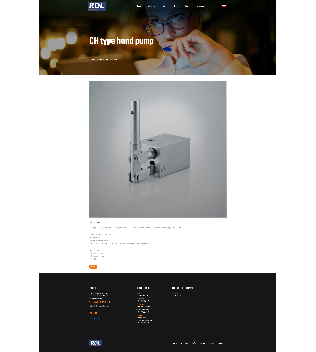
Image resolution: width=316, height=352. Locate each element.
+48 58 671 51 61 (101, 302)
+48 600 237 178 (142, 312)
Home (138, 6)
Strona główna (95, 59)
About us (152, 6)
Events (91, 222)
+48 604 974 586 (178, 296)
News (175, 6)
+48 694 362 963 (142, 323)
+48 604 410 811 (142, 301)
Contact (200, 6)
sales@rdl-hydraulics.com (99, 306)
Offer (164, 6)
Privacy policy (94, 319)
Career (187, 6)
